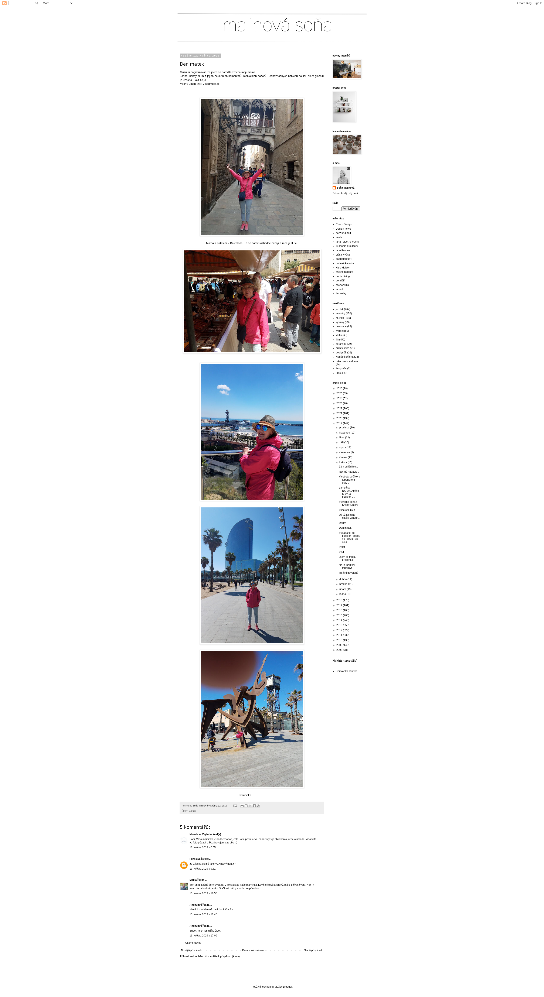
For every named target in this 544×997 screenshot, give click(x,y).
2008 (339, 649)
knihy (339, 335)
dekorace (341, 326)
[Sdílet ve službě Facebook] (254, 806)
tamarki (340, 289)
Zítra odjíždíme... (348, 466)
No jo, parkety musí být (347, 566)
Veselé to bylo (347, 509)
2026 (339, 388)
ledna (343, 594)
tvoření (340, 330)
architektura (342, 348)
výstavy (340, 322)
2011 (339, 635)
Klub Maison (343, 267)
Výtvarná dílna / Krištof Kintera (348, 503)
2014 (339, 620)
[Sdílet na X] (250, 806)
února (343, 589)
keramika (341, 343)
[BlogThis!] (246, 806)
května (343, 462)
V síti (341, 552)
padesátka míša (345, 263)
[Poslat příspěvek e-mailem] (235, 805)
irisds (339, 237)
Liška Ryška (343, 254)
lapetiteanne (343, 250)
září (341, 442)
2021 (339, 413)
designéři (341, 352)
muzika (340, 317)
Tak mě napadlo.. (349, 471)
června (343, 457)
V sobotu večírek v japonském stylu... (349, 479)
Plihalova (195, 858)
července (345, 452)
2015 (339, 615)
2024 (339, 398)
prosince (344, 427)
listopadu (345, 432)
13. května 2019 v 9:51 (203, 868)
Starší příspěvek (313, 950)
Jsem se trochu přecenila (347, 558)
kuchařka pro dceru (347, 245)
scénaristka (342, 285)
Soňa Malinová (345, 187)
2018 (339, 600)
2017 (339, 605)
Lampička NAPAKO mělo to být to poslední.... (349, 492)
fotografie (341, 368)
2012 (339, 630)
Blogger (287, 986)
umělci (339, 372)
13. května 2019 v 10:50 (203, 893)
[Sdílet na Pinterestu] (258, 806)
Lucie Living (343, 276)
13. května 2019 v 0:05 (203, 847)
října (342, 437)
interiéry (340, 313)
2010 (339, 640)
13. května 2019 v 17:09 (203, 935)
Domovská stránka (253, 950)
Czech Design (344, 224)
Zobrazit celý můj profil (345, 193)
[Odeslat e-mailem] (242, 806)
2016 (339, 610)
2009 (339, 645)
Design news (343, 228)
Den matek (345, 527)
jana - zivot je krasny (347, 241)
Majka (193, 879)
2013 (339, 625)
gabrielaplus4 (344, 258)
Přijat (342, 546)
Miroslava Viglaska (201, 834)
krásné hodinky (344, 271)
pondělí (340, 280)
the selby (341, 293)
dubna (343, 579)
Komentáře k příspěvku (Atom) (222, 956)
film (338, 339)
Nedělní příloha (345, 356)
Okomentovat (193, 942)
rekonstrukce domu (347, 361)
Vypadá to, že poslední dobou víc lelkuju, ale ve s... (349, 537)
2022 (339, 408)
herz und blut (343, 233)
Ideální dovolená (348, 572)
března (343, 584)
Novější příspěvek (191, 950)
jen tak (192, 811)
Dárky (342, 522)
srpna (343, 447)
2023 (339, 403)
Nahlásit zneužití (345, 660)
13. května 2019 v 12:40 (203, 914)
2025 (339, 393)
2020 (339, 418)
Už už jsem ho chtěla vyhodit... (349, 516)
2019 (339, 423)
